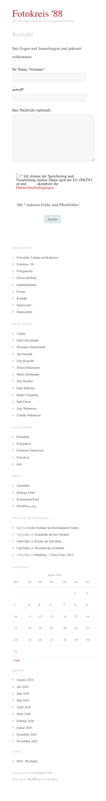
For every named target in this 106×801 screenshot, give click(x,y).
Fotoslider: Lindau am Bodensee (37, 257)
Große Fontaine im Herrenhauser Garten (53, 527)
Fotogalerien (25, 271)
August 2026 (25, 679)
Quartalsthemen (27, 284)
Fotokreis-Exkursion (30, 450)
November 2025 (27, 741)
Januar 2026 (24, 727)
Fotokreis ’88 (25, 264)
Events (21, 291)
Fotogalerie (24, 443)
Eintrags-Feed (26, 492)
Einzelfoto (23, 436)
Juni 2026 (23, 693)
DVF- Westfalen (27, 761)
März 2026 (24, 713)
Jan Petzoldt (24, 354)
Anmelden (23, 485)
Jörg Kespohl (25, 360)
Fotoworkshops (27, 277)
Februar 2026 (25, 720)
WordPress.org (26, 506)
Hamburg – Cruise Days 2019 (54, 554)
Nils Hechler (25, 381)
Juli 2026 (23, 686)
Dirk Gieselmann (28, 340)
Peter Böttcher (26, 388)
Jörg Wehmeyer (27, 408)
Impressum (24, 305)
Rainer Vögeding (27, 395)
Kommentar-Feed (28, 499)
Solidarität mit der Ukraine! (52, 534)
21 (65, 628)
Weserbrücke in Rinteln (49, 548)
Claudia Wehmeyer (29, 415)
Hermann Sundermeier (31, 347)
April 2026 (24, 707)
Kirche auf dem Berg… (50, 541)
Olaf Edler (23, 541)
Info (19, 464)
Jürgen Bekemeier (28, 367)
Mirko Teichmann (28, 374)
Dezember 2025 (27, 734)
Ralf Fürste (24, 401)
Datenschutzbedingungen (35, 187)
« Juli (15, 660)
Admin (21, 333)
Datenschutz (24, 311)
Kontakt (22, 298)
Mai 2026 (23, 700)
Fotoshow (23, 457)
